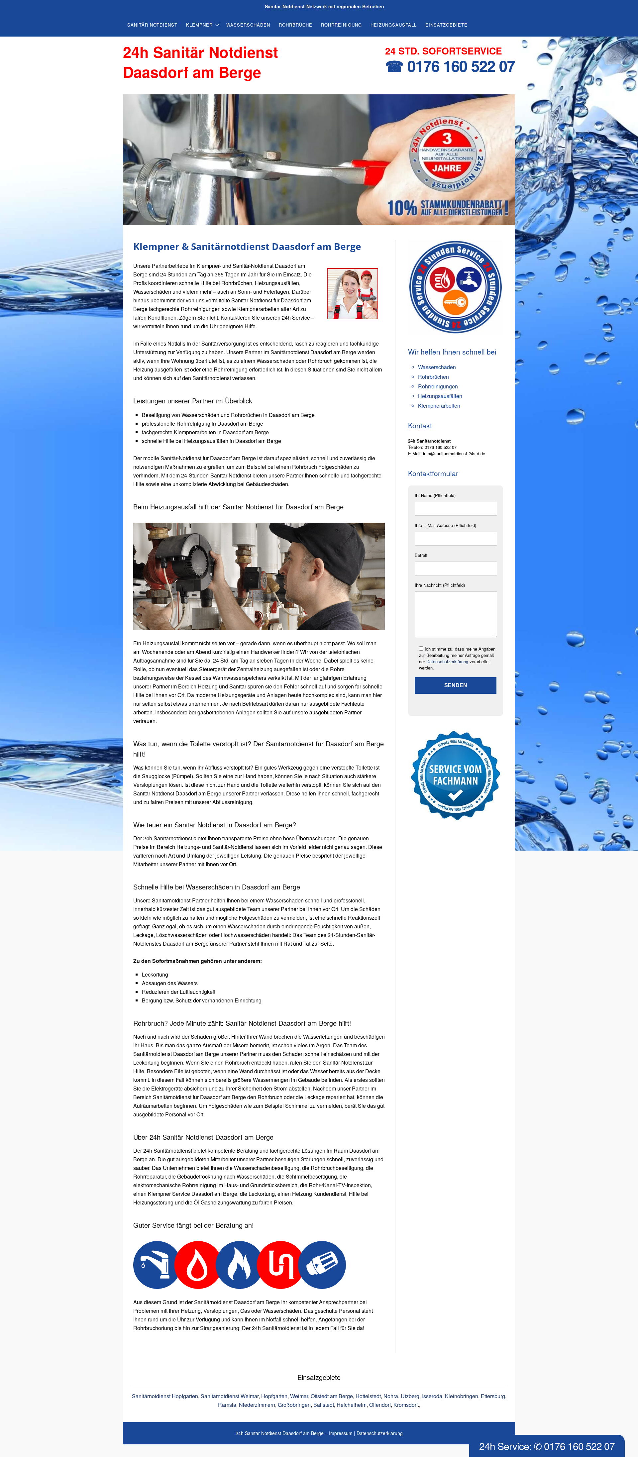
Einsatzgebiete (446, 25)
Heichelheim (352, 1404)
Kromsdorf (405, 1404)
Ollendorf (380, 1404)
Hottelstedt (368, 1396)
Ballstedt (323, 1404)
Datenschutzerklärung (447, 661)
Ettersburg (493, 1396)
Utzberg (410, 1396)
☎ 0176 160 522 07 (450, 65)
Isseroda (432, 1396)
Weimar (299, 1396)
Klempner (199, 25)
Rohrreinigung (341, 25)
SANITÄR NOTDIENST (152, 25)
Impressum (341, 1433)
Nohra (390, 1396)
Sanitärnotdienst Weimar (230, 1396)
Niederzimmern (257, 1404)
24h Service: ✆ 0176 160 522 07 (547, 1446)
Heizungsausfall (394, 25)
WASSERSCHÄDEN (248, 25)
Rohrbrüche (295, 25)
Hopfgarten (274, 1396)
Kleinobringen (461, 1396)
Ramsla (227, 1404)
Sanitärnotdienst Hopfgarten (165, 1396)
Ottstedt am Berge (332, 1396)
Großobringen (294, 1404)
